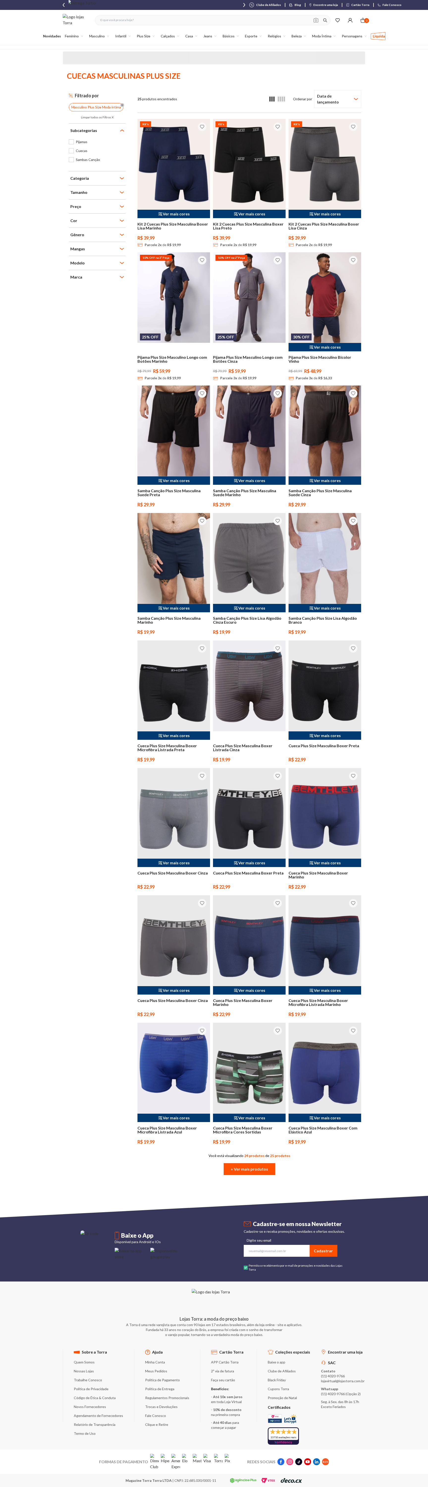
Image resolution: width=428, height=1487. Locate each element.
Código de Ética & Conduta (95, 1398)
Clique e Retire (156, 1424)
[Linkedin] (316, 1461)
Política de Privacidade (91, 1389)
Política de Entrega (159, 1389)
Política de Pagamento (162, 1380)
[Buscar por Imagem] (316, 20)
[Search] (325, 20)
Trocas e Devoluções (161, 1407)
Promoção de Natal (282, 1398)
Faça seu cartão (223, 1380)
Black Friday (277, 1380)
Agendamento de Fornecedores (98, 1415)
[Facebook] (280, 1461)
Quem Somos (84, 1362)
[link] (97, 141)
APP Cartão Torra (225, 1362)
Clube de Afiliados (282, 1371)
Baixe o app (276, 1362)
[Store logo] (76, 20)
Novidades (52, 36)
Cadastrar (323, 1250)
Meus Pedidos (156, 1371)
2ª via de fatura (222, 1371)
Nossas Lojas (84, 1371)
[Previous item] (64, 5)
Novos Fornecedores (90, 1407)
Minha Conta (155, 1362)
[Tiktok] (298, 1461)
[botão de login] (350, 20)
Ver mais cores (176, 213)
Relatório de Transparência (94, 1424)
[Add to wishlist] (202, 126)
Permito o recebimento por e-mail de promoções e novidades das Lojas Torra (296, 1267)
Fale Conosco (155, 1415)
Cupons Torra (278, 1389)
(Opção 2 (353, 1394)
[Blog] (325, 1461)
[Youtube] (307, 1461)
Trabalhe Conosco (88, 1380)
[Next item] (244, 5)
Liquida (379, 36)
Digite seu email (259, 1240)
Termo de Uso (85, 1433)
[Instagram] (289, 1461)
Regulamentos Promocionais (167, 1398)
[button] (249, 1169)
